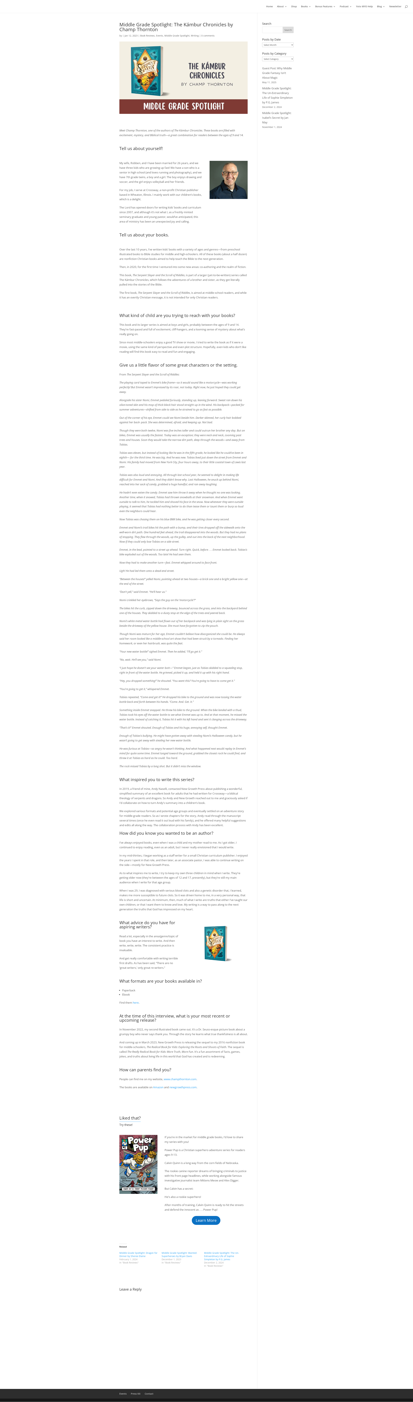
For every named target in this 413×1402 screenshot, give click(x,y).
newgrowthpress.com (183, 1087)
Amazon (158, 1087)
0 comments (208, 35)
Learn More (206, 1220)
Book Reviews (147, 35)
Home (269, 6)
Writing (195, 35)
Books (304, 6)
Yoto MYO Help (364, 6)
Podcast (344, 6)
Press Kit (136, 1393)
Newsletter (395, 6)
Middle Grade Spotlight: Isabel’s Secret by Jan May (276, 117)
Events (159, 35)
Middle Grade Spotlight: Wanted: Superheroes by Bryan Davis (179, 1254)
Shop (294, 6)
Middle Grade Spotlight (177, 35)
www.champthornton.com (180, 1079)
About (280, 6)
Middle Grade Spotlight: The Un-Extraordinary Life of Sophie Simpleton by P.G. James (221, 1256)
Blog (379, 6)
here (136, 1002)
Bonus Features (323, 6)
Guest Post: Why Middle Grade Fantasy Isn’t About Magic (277, 72)
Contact (149, 1393)
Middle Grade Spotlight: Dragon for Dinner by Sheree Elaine (138, 1254)
